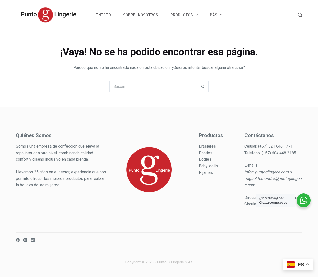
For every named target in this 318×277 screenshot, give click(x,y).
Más (213, 14)
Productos (181, 14)
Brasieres (207, 146)
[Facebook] (18, 240)
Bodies (205, 159)
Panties (205, 153)
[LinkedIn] (33, 240)
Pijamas (206, 172)
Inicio (103, 14)
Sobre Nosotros (140, 14)
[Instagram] (25, 240)
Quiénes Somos (34, 135)
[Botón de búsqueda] (203, 86)
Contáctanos (259, 135)
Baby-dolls (208, 166)
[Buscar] (300, 15)
